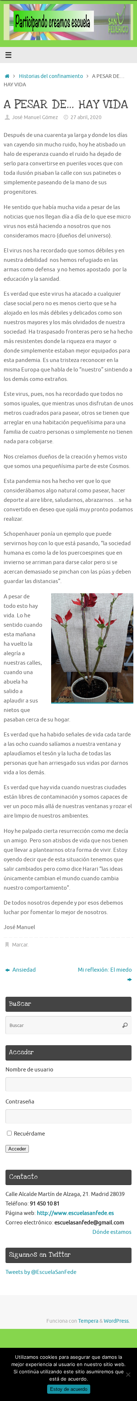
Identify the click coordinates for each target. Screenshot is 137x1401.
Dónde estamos (112, 1232)
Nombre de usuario (29, 1069)
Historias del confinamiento (51, 76)
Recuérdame (29, 1133)
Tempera (88, 1321)
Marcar (19, 945)
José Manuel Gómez (35, 117)
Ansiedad (23, 969)
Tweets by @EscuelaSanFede (40, 1272)
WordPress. (117, 1321)
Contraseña (19, 1101)
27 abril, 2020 (86, 117)
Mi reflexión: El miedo (105, 969)
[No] (128, 1374)
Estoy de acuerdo (68, 1389)
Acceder (17, 1149)
